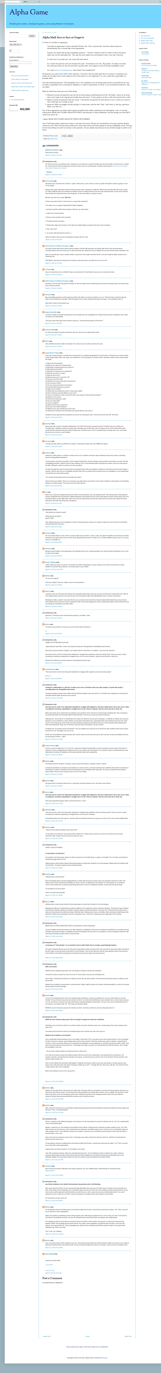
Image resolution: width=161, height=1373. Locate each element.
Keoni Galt (145, 76)
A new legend (145, 54)
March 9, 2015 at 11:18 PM (53, 786)
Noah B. (47, 591)
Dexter (47, 624)
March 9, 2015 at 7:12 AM (53, 335)
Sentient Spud (49, 330)
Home (88, 1336)
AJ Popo (47, 269)
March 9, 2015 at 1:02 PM (53, 585)
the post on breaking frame (63, 70)
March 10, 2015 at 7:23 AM (53, 868)
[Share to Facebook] (69, 136)
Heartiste (145, 88)
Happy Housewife (51, 312)
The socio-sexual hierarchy (20, 76)
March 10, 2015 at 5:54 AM (53, 838)
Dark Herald (49, 181)
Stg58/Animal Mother (52, 150)
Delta (55, 138)
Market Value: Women (148, 43)
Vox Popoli (145, 52)
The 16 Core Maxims (147, 38)
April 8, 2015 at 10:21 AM (53, 1273)
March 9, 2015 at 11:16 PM (53, 774)
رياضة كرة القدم (50, 1270)
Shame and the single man (19, 90)
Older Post (128, 1336)
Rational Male (146, 63)
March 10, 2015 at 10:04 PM (54, 1099)
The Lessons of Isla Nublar (149, 65)
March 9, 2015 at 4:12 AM (53, 175)
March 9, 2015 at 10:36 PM (53, 755)
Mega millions (49, 1170)
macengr (48, 424)
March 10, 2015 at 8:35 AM (53, 917)
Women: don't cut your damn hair (21, 83)
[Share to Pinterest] (72, 136)
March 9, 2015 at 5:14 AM (53, 263)
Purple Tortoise (50, 745)
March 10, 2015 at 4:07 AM (53, 803)
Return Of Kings (147, 93)
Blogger (104, 1358)
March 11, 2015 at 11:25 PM (54, 1160)
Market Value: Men (147, 41)
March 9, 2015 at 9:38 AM (53, 556)
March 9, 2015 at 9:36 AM (53, 542)
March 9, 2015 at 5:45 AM (53, 306)
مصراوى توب (49, 1264)
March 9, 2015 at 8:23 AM (53, 417)
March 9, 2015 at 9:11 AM (53, 503)
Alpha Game (28, 12)
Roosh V (144, 69)
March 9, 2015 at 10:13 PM (53, 739)
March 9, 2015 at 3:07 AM (53, 155)
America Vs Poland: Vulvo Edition (151, 89)
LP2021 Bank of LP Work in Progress (57, 246)
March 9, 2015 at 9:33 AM (53, 527)
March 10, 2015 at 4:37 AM (53, 821)
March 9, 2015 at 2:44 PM (53, 618)
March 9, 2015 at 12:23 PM (53, 569)
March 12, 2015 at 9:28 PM (53, 1200)
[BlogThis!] (65, 136)
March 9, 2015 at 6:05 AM (53, 323)
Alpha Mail (51, 138)
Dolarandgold (49, 1254)
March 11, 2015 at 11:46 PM (54, 1175)
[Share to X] (67, 136)
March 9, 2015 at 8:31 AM (53, 435)
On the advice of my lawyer (19, 79)
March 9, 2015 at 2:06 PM (53, 606)
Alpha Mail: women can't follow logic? (23, 87)
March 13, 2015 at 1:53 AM (53, 1247)
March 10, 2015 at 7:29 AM (53, 895)
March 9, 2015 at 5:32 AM (53, 274)
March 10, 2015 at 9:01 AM (53, 936)
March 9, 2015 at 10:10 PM (53, 698)
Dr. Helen (145, 81)
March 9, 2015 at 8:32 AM (53, 446)
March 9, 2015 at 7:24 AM (53, 346)
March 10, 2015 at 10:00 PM (54, 1081)
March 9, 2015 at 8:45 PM (53, 663)
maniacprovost (50, 669)
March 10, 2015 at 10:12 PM (54, 1112)
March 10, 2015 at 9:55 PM (53, 1010)
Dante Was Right (146, 77)
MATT (47, 341)
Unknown (48, 294)
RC (46, 492)
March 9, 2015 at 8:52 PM (53, 678)
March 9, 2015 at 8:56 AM (53, 486)
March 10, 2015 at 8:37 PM (53, 989)
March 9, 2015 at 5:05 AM (53, 239)
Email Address (14, 60)
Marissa (47, 901)
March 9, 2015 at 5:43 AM (53, 288)
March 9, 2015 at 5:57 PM (53, 634)
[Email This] (63, 136)
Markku (47, 576)
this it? (49, 676)
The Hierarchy (145, 36)
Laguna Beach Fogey (52, 353)
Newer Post (46, 1336)
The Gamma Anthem (17, 100)
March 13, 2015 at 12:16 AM (54, 1234)
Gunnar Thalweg (50, 562)
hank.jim (47, 453)
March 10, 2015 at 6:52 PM (53, 958)
